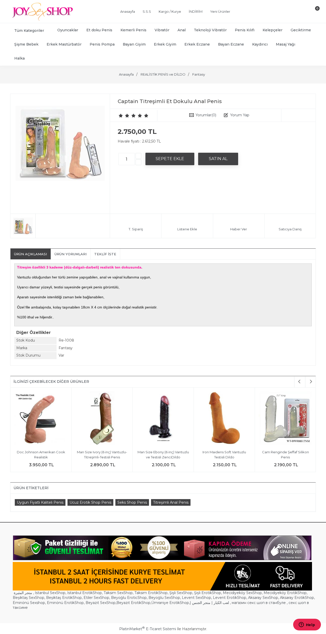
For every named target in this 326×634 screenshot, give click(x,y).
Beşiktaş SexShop (28, 597)
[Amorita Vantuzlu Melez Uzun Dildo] (285, 418)
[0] (313, 12)
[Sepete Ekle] (169, 159)
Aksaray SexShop (263, 597)
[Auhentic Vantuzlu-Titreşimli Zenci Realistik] (224, 418)
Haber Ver (238, 229)
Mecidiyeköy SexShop (242, 592)
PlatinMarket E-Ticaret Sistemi (147, 629)
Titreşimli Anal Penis (170, 502)
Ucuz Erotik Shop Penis (90, 502)
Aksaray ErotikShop (297, 597)
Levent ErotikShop (229, 597)
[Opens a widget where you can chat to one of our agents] (307, 625)
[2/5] (124, 115)
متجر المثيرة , (24, 592)
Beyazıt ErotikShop (133, 602)
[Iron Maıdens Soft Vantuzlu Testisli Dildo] (102, 418)
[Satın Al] (218, 159)
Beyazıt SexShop (101, 602)
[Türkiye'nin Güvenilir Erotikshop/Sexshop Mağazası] (42, 19)
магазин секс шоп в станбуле (259, 602)
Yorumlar (206, 115)
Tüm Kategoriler (29, 30)
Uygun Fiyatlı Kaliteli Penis (40, 502)
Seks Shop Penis (132, 502)
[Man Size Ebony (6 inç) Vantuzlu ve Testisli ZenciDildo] (40, 418)
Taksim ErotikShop (151, 592)
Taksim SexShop (118, 592)
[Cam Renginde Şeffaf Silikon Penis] (163, 418)
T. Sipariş (136, 229)
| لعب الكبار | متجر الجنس (209, 602)
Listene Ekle (187, 229)
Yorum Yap (239, 115)
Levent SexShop (196, 597)
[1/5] (121, 115)
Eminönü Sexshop (29, 602)
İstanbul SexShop (50, 592)
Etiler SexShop (96, 597)
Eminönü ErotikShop (65, 602)
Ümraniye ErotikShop (170, 602)
